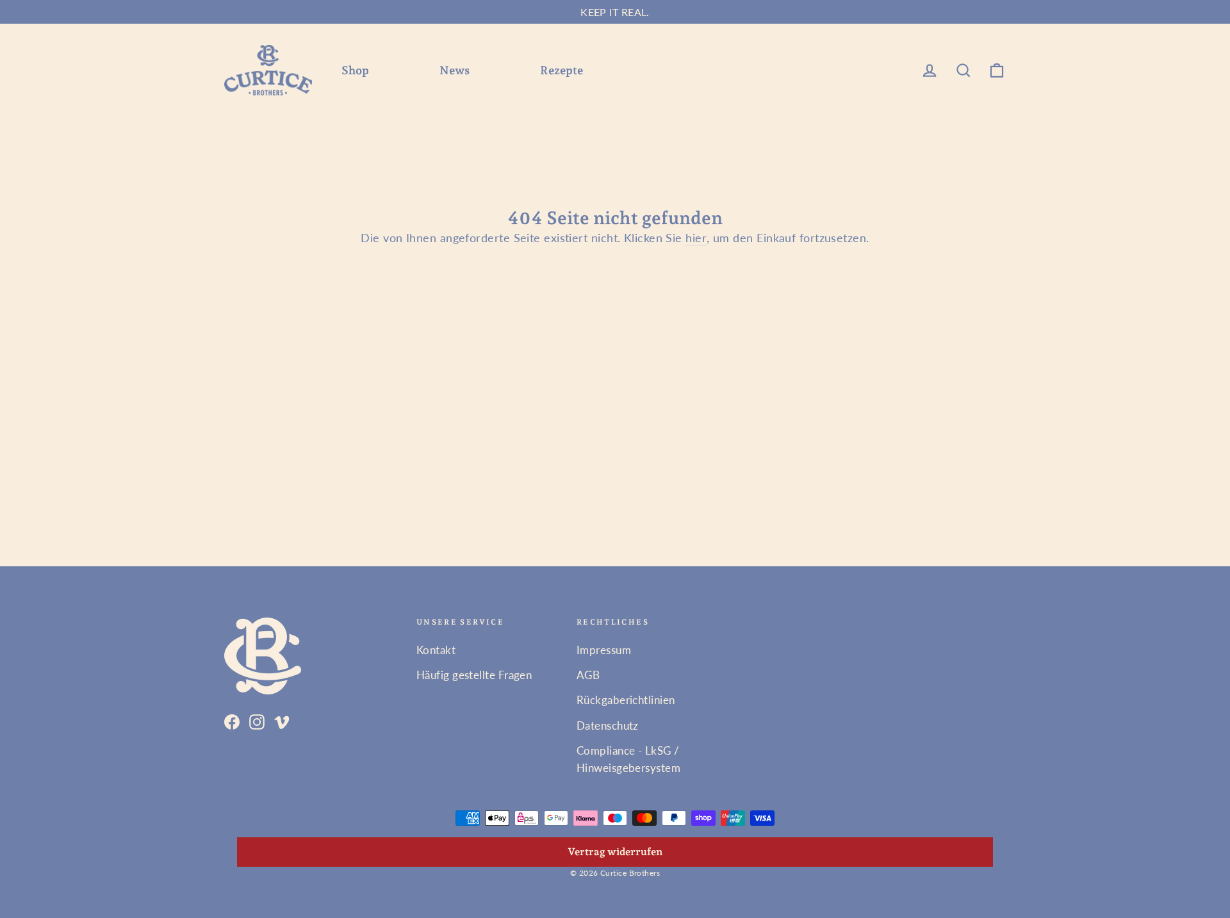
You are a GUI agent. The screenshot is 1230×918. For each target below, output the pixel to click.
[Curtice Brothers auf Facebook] (232, 720)
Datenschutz (608, 725)
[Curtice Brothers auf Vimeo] (282, 720)
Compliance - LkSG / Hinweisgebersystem (628, 759)
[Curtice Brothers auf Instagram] (257, 720)
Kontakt (435, 650)
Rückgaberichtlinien (626, 700)
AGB (588, 675)
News (454, 70)
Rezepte (561, 70)
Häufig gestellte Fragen (474, 675)
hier (696, 238)
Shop (355, 70)
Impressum (604, 650)
